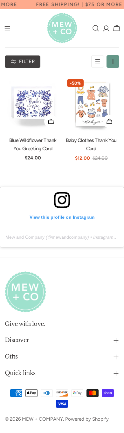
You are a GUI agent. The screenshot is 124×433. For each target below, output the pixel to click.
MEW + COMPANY (42, 419)
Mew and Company (25, 237)
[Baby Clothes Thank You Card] (91, 103)
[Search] (95, 28)
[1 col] (97, 61)
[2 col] (113, 61)
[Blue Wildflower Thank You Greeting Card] (33, 103)
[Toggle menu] (7, 28)
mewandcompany (69, 237)
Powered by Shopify (87, 419)
